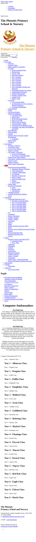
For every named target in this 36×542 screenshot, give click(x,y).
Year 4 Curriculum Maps (19, 207)
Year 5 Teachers (16, 83)
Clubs (13, 187)
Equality (10, 134)
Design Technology (14, 216)
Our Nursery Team (13, 147)
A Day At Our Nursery (15, 149)
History (10, 222)
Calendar (10, 6)
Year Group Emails (13, 269)
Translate (14, 57)
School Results (12, 109)
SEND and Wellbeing (14, 114)
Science (10, 236)
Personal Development (14, 186)
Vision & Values (13, 65)
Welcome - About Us (14, 145)
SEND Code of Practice (19, 122)
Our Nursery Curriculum (15, 152)
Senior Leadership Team (19, 70)
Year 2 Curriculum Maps (19, 204)
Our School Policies (14, 112)
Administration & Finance (19, 92)
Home (6, 60)
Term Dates (11, 266)
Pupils (6, 166)
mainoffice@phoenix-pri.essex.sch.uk (13, 516)
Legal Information (11, 520)
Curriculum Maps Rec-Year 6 (16, 199)
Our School (7, 62)
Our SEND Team (17, 115)
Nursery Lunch (12, 161)
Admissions (11, 246)
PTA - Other (15, 243)
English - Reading (13, 217)
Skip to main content (7, 1)
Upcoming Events (17, 241)
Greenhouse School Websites (9, 526)
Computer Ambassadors (19, 172)
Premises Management (18, 94)
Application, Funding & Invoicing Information (21, 159)
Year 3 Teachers (16, 80)
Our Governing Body (18, 102)
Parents (6, 238)
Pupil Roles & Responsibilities (17, 167)
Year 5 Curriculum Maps (19, 209)
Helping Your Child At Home (16, 157)
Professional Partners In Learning (21, 90)
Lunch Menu (12, 251)
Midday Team (16, 99)
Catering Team (16, 97)
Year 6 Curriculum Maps (19, 211)
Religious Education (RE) (15, 234)
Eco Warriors (15, 174)
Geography (11, 221)
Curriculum (7, 197)
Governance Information (19, 107)
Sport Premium (12, 132)
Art (9, 212)
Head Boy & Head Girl (18, 176)
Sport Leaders (16, 182)
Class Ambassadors (17, 171)
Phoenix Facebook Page (15, 10)
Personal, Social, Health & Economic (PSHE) (21, 229)
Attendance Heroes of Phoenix (21, 169)
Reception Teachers (17, 75)
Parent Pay (11, 249)
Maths (10, 224)
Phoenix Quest (16, 189)
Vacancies (11, 142)
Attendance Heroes (13, 192)
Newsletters (11, 8)
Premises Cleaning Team (19, 95)
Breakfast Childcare (14, 253)
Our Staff (11, 68)
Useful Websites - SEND (19, 124)
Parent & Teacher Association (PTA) (18, 239)
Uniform (10, 248)
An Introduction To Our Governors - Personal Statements (22, 104)
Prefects (14, 181)
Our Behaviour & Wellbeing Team (22, 125)
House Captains (16, 177)
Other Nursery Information (16, 164)
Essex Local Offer (17, 120)
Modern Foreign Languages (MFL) (18, 226)
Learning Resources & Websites (17, 194)
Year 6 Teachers (16, 85)
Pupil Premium (12, 130)
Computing (11, 214)
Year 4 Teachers (16, 82)
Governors (11, 100)
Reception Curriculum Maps (20, 201)
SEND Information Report (19, 119)
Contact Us (7, 268)
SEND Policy (16, 117)
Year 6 (10, 196)
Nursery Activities (13, 150)
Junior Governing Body (19, 179)
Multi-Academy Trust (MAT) (16, 67)
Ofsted (10, 110)
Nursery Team (16, 73)
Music (10, 227)
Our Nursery (8, 144)
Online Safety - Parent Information (18, 259)
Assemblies (15, 139)
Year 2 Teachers (16, 78)
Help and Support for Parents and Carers (20, 261)
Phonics (10, 231)
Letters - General (13, 256)
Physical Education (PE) (15, 233)
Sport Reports (16, 191)
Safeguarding (8, 263)
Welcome (11, 63)
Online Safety (12, 184)
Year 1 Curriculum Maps (19, 202)
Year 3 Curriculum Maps (19, 206)
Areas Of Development (18, 154)
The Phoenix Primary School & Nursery (18, 47)
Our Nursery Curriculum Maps (21, 155)
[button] (8, 16)
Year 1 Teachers (16, 77)
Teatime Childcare (13, 254)
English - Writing (13, 219)
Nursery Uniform (13, 162)
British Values (12, 140)
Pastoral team (16, 72)
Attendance (11, 244)
